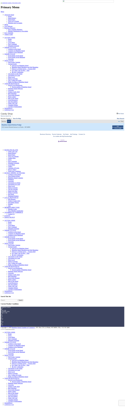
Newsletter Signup (13, 202)
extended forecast (6, 326)
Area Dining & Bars (14, 176)
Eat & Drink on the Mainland (16, 57)
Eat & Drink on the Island (15, 55)
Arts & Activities (13, 189)
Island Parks (11, 19)
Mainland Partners (13, 196)
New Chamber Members (15, 29)
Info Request (11, 199)
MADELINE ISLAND (11, 150)
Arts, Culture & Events (14, 80)
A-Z (9, 121)
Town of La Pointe (13, 21)
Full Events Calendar (14, 62)
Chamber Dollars (13, 105)
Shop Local (11, 77)
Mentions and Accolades (15, 23)
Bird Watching (12, 93)
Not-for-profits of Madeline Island (21, 87)
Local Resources (13, 100)
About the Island (9, 15)
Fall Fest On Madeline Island (20, 65)
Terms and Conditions (14, 171)
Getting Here (12, 158)
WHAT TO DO (9, 60)
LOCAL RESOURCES (11, 197)
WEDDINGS (8, 108)
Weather (10, 204)
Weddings (11, 179)
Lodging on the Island (14, 49)
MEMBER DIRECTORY (12, 207)
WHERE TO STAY (10, 47)
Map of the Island (13, 98)
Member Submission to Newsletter (18, 31)
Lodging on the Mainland (15, 52)
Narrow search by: (6, 116)
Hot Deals (121, 113)
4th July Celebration (17, 72)
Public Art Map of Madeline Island (18, 82)
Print (122, 121)
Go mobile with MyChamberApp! (62, 136)
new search (120, 118)
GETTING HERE (9, 37)
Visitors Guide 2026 (14, 92)
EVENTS (7, 215)
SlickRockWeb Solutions (10, 329)
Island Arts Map (12, 191)
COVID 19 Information (15, 106)
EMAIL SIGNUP (9, 217)
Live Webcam (8, 26)
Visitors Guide (8, 34)
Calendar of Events (13, 168)
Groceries (11, 59)
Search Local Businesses (15, 85)
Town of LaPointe (13, 156)
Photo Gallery (12, 97)
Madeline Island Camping (15, 178)
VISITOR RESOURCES (11, 83)
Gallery (10, 166)
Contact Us (82, 134)
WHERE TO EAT (9, 54)
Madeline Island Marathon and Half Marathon (25, 67)
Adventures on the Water (15, 74)
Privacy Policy (12, 169)
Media (6, 24)
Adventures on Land (14, 75)
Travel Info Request (13, 95)
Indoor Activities (13, 78)
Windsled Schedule (13, 46)
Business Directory (9, 28)
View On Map (17, 118)
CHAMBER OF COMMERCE (13, 212)
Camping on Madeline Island (16, 51)
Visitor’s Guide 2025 (14, 201)
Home (10, 16)
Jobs (9, 206)
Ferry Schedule (8, 33)
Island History (12, 18)
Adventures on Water (14, 183)
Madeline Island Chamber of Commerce (23, 327)
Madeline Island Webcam (15, 88)
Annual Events (12, 64)
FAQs (10, 41)
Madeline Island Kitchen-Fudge (11, 125)
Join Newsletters (13, 102)
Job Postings (73, 134)
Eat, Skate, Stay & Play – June (20, 70)
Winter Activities (13, 192)
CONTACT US (9, 110)
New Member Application (15, 211)
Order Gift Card (12, 103)
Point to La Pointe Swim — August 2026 (24, 69)
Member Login (12, 209)
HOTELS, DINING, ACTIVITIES (14, 173)
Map (118, 126)
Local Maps (11, 42)
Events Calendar (57, 134)
